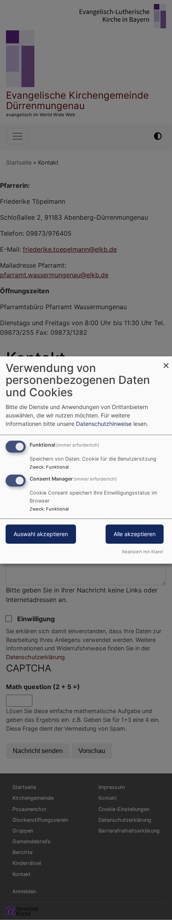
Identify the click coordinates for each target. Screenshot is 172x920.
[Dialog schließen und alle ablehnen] (166, 361)
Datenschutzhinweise (104, 423)
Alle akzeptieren (135, 534)
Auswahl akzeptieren (41, 534)
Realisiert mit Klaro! (142, 551)
